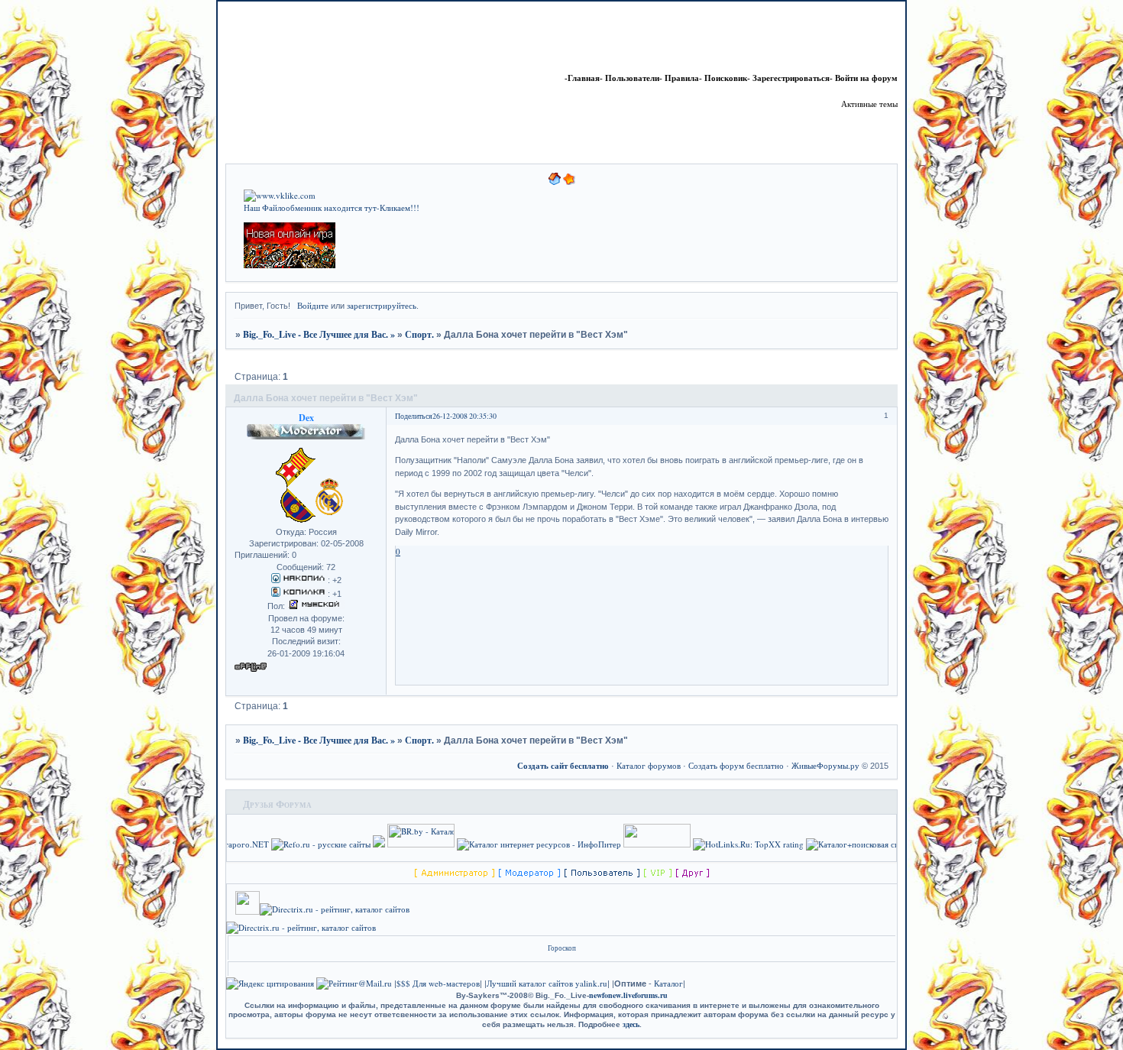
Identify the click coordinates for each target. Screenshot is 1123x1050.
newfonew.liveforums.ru (628, 995)
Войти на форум (866, 78)
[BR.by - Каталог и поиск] (447, 844)
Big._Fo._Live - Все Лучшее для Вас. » (319, 334)
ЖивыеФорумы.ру (825, 765)
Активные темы (869, 103)
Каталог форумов (649, 765)
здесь (631, 1024)
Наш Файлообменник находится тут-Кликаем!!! (331, 207)
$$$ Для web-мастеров (438, 983)
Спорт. (419, 334)
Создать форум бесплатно (736, 765)
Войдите (312, 305)
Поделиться (413, 416)
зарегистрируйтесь (381, 305)
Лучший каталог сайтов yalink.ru (547, 983)
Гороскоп (562, 948)
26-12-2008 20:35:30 (464, 416)
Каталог (668, 983)
